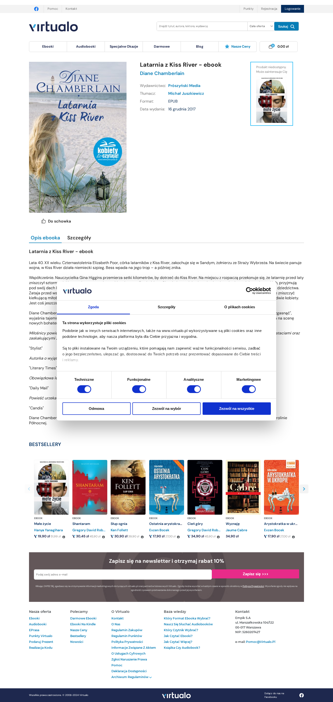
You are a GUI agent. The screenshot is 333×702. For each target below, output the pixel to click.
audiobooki (37, 624)
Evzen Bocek (159, 530)
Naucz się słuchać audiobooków (188, 624)
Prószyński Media (184, 85)
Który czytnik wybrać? (181, 630)
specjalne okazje (124, 46)
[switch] (139, 389)
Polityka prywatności (127, 642)
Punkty (249, 9)
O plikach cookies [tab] (239, 307)
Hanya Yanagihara (48, 530)
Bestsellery (78, 636)
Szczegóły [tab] (167, 307)
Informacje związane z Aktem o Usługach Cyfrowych (133, 650)
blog (199, 46)
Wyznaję (233, 523)
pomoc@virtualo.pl (260, 642)
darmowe (162, 46)
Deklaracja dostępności (129, 671)
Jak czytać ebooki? (178, 636)
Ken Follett (119, 530)
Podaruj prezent (41, 642)
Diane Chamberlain (162, 73)
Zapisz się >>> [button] (255, 573)
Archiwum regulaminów (130, 677)
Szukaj (283, 26)
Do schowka (59, 221)
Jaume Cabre (236, 530)
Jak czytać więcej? (178, 642)
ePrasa (34, 630)
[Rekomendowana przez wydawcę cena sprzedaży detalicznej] (64, 537)
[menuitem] (48, 46)
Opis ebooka (45, 237)
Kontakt (71, 9)
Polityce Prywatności (253, 586)
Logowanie (292, 9)
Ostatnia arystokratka (167, 523)
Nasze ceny (240, 46)
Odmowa (96, 408)
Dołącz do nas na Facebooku (274, 695)
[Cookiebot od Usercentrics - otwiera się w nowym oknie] (249, 291)
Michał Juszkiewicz (186, 93)
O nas (115, 624)
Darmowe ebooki (83, 618)
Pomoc (53, 9)
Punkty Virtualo (40, 636)
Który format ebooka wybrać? (187, 618)
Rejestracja (269, 9)
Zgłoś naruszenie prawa (129, 659)
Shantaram (81, 523)
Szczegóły (79, 237)
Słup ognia (119, 523)
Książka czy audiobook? (182, 647)
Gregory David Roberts (91, 530)
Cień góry (195, 523)
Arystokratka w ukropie (283, 523)
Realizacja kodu (40, 647)
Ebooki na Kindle (83, 624)
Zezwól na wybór (166, 408)
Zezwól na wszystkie (236, 408)
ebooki (34, 618)
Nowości (76, 642)
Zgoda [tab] (93, 307)
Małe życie (42, 523)
